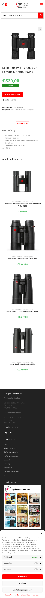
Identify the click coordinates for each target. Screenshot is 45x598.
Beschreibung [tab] (22, 124)
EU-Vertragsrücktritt (11, 452)
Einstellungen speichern (22, 590)
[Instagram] (11, 432)
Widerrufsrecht (9, 448)
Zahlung (7, 464)
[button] (41, 533)
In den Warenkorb (12, 94)
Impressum (36, 595)
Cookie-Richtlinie (10, 595)
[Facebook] (6, 432)
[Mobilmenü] (41, 4)
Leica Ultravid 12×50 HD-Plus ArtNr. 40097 (22, 311)
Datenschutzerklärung (24, 595)
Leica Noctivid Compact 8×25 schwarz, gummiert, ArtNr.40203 (22, 205)
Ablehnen (22, 583)
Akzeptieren (22, 577)
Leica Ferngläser (16, 109)
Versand (7, 460)
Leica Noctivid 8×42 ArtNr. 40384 (22, 364)
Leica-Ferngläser (28, 109)
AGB (5, 476)
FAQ (5, 444)
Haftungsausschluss (11, 456)
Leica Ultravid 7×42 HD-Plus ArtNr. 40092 (22, 259)
